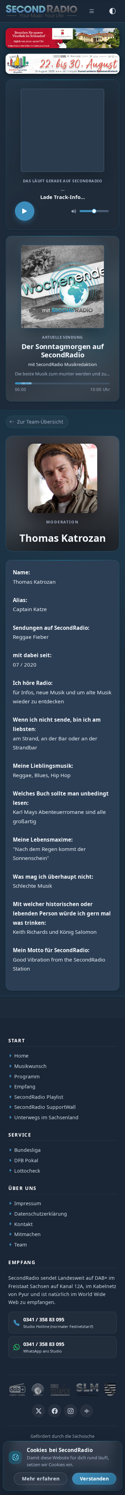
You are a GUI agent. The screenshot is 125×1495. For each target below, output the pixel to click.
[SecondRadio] (38, 1389)
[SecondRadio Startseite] (41, 11)
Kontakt (23, 1224)
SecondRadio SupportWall (45, 1107)
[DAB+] (17, 1389)
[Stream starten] (24, 211)
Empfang (24, 1086)
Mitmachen (27, 1234)
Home (21, 1055)
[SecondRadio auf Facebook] (54, 1410)
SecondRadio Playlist (38, 1096)
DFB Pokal (26, 1160)
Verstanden (94, 1478)
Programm (27, 1076)
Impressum (27, 1203)
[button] (62, 319)
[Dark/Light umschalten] (112, 11)
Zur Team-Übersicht (40, 421)
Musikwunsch (30, 1066)
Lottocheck (27, 1170)
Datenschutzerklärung (40, 1213)
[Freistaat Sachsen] (110, 1389)
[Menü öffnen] (92, 11)
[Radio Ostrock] (60, 1389)
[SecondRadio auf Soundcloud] (86, 1410)
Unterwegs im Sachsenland (46, 1117)
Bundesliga (27, 1150)
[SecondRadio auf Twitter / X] (38, 1410)
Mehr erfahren (40, 1478)
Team (20, 1244)
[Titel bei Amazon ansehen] (62, 130)
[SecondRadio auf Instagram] (70, 1410)
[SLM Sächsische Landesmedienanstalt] (87, 1389)
